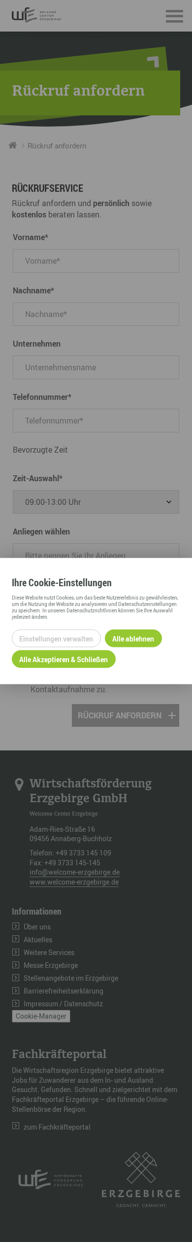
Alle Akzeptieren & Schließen (63, 659)
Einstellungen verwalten (56, 638)
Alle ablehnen (133, 638)
